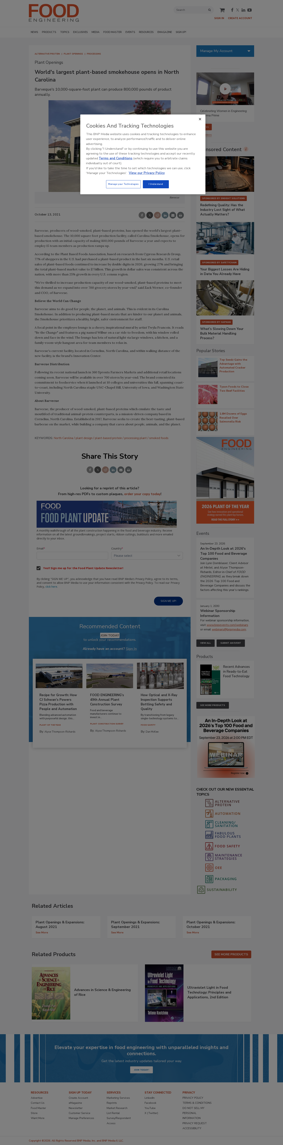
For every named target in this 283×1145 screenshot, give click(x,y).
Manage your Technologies (123, 184)
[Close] (200, 119)
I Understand (156, 184)
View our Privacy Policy (147, 173)
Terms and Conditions (115, 158)
